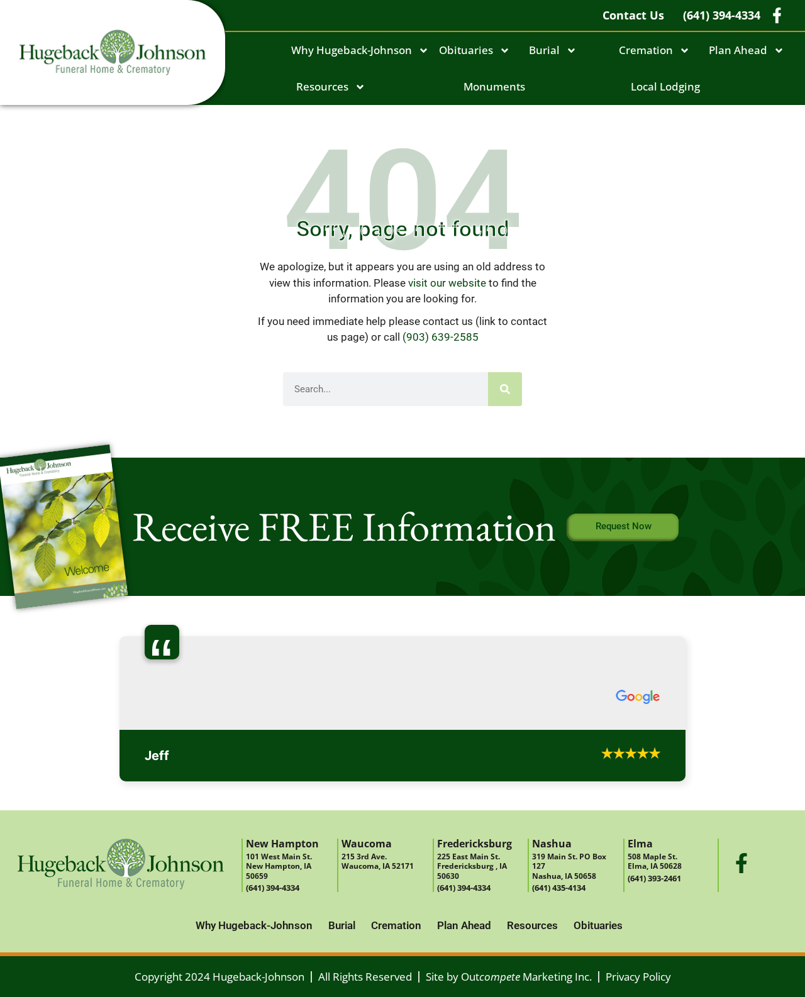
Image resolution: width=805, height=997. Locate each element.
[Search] (505, 389)
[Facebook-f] (741, 863)
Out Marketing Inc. (526, 976)
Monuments (494, 86)
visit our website (447, 283)
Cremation (646, 50)
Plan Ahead (738, 50)
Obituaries (466, 50)
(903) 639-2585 (440, 337)
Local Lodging (665, 86)
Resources (322, 86)
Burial (544, 50)
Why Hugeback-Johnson (351, 50)
